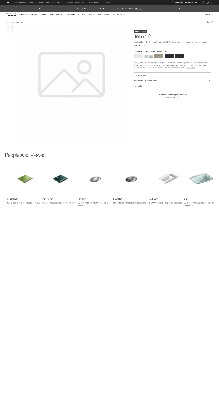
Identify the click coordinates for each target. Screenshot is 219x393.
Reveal (31, 2)
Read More (191, 68)
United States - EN (191, 2)
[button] (9, 29)
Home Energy (94, 2)
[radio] (138, 56)
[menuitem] (24, 15)
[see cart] (211, 2)
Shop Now (138, 8)
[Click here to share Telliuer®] (212, 22)
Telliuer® (28, 22)
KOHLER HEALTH (20, 2)
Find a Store (178, 2)
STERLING (40, 2)
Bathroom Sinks (17, 22)
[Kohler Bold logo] (11, 15)
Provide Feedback (172, 97)
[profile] (203, 2)
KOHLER (9, 2)
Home (8, 22)
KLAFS (77, 2)
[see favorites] (207, 2)
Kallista (60, 2)
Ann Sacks (50, 2)
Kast (84, 2)
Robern (70, 2)
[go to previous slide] (40, 8)
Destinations (107, 2)
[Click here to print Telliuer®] (208, 22)
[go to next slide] (179, 8)
